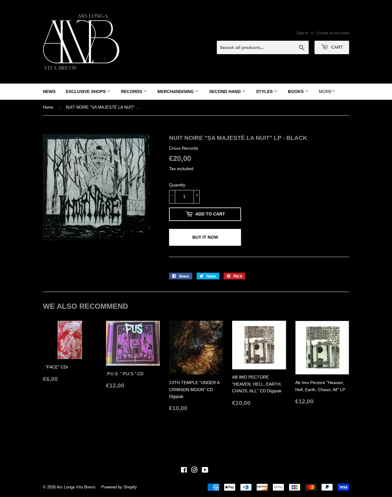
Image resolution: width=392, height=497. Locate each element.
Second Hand (225, 91)
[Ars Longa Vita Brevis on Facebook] (184, 470)
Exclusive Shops (86, 91)
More (325, 91)
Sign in (302, 33)
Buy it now (205, 237)
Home (48, 107)
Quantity (177, 184)
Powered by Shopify (119, 487)
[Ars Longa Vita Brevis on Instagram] (194, 470)
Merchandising (176, 91)
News (49, 91)
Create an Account (332, 33)
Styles (265, 91)
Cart (336, 47)
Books (296, 91)
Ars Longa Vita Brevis (76, 487)
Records (132, 91)
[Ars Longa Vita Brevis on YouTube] (205, 470)
